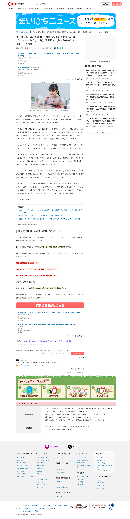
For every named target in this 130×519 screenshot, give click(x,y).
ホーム (11, 8)
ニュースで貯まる (82, 457)
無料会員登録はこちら (50, 305)
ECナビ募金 (80, 482)
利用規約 (35, 505)
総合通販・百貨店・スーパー (25, 468)
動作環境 (58, 505)
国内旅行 (39, 468)
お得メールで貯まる (82, 460)
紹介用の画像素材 (62, 487)
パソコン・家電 (21, 474)
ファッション (20, 471)
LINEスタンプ (80, 479)
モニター (70, 8)
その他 (89, 8)
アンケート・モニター (43, 485)
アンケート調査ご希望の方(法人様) (27, 511)
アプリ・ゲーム (41, 488)
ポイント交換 (101, 460)
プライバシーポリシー (46, 505)
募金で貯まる (80, 463)
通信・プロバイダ (42, 482)
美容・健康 (20, 460)
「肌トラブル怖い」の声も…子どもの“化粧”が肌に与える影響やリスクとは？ (43, 216)
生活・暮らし (20, 457)
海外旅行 (39, 471)
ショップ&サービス (35, 8)
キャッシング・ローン (43, 460)
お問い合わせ (100, 483)
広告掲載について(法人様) (47, 508)
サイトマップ (26, 505)
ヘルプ (98, 480)
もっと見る (100, 132)
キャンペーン (49, 8)
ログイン (105, 4)
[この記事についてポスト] (55, 48)
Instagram (54, 446)
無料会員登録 (117, 4)
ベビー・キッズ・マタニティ (25, 477)
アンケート (60, 8)
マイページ (100, 457)
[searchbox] (56, 4)
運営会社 (65, 505)
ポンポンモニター (62, 469)
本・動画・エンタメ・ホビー (25, 465)
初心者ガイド (100, 485)
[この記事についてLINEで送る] (61, 48)
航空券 (39, 474)
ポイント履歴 (101, 463)
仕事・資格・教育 (42, 479)
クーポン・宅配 (21, 463)
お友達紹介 (80, 8)
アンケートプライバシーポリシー (26, 508)
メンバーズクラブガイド (103, 488)
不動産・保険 (40, 465)
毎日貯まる (20, 8)
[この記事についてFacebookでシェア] (58, 48)
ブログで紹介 (60, 484)
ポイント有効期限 (102, 470)
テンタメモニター (62, 472)
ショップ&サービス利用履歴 (104, 466)
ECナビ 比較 (80, 485)
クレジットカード (42, 457)
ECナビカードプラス (82, 476)
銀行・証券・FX (41, 463)
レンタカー (40, 477)
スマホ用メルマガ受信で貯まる (85, 466)
